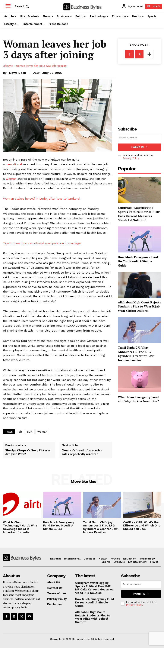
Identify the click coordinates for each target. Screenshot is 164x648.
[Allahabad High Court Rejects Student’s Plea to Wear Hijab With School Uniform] (139, 284)
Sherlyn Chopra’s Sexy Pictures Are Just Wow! (28, 452)
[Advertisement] (139, 92)
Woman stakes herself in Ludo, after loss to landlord (41, 198)
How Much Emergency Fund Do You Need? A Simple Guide (138, 261)
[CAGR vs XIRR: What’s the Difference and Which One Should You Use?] (142, 505)
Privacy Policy (131, 158)
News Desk (17, 72)
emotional (14, 164)
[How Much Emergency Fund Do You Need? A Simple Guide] (139, 239)
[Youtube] (29, 616)
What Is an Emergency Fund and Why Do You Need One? (138, 399)
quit (30, 431)
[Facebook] (129, 54)
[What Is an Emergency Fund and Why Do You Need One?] (139, 379)
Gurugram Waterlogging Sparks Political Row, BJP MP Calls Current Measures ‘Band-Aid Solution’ (139, 214)
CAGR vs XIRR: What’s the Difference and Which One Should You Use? (141, 526)
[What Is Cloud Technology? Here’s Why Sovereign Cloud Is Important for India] (22, 505)
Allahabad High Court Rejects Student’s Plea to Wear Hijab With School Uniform (139, 306)
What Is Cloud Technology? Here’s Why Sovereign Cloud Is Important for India (20, 527)
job (20, 431)
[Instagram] (14, 616)
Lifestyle (8, 66)
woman (11, 178)
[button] (22, 6)
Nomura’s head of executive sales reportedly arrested (82, 452)
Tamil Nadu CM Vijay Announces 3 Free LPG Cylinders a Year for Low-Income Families (136, 353)
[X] (139, 54)
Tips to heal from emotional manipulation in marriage (42, 243)
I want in (137, 147)
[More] (149, 54)
